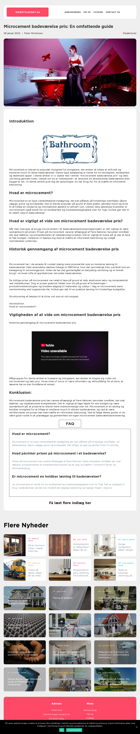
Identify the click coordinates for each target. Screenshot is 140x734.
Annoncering (73, 12)
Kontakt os (113, 12)
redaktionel (129, 33)
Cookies (98, 12)
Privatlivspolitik (74, 730)
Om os (87, 12)
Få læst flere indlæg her (70, 503)
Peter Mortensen (33, 33)
